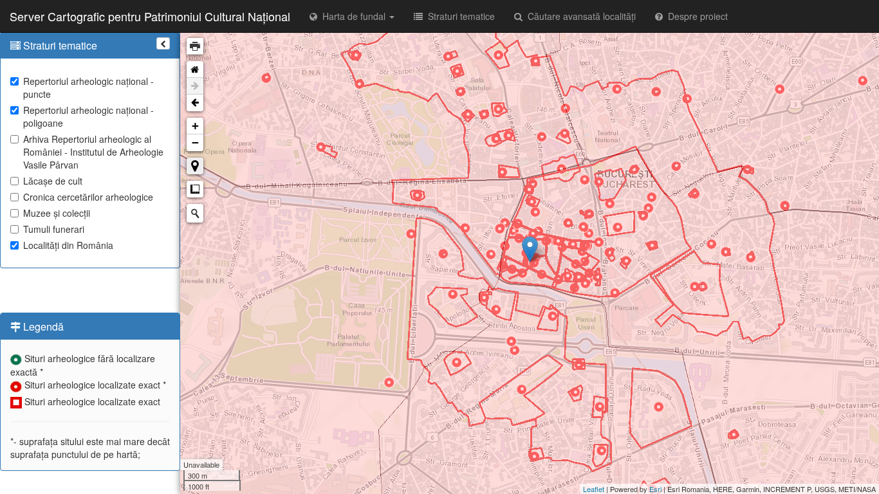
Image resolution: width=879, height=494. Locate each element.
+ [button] (195, 126)
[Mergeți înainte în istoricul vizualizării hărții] (195, 86)
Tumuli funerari (53, 229)
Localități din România (68, 245)
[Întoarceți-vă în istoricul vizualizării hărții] (195, 103)
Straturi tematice (459, 16)
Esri (655, 489)
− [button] (195, 142)
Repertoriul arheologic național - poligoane (88, 116)
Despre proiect (695, 16)
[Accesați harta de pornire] (195, 69)
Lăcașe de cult (52, 180)
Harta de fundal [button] (352, 16)
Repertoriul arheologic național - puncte (88, 87)
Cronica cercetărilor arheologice (88, 196)
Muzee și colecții (56, 212)
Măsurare (195, 189)
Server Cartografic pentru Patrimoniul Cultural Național (150, 16)
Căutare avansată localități (579, 16)
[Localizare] (195, 166)
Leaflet (593, 489)
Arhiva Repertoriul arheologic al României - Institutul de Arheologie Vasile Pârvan (93, 152)
